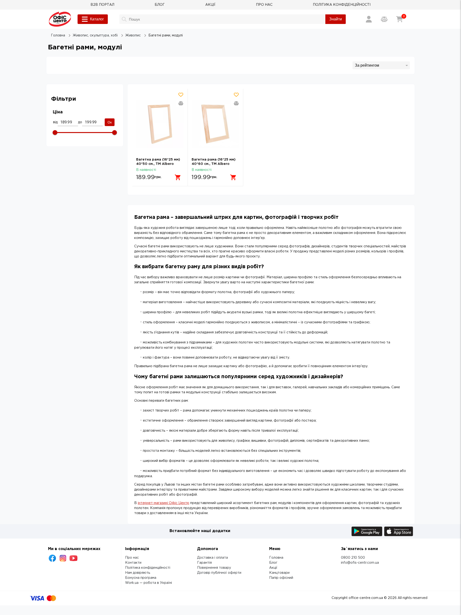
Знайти (335, 19)
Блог (273, 562)
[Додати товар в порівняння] (181, 103)
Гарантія (204, 562)
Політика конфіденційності (147, 567)
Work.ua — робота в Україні (148, 582)
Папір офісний (281, 577)
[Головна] (60, 19)
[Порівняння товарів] (384, 19)
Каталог (97, 19)
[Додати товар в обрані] (181, 95)
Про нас (132, 557)
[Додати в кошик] (178, 177)
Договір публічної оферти (219, 572)
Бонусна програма (140, 577)
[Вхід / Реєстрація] (369, 19)
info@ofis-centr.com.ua (360, 562)
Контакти (133, 562)
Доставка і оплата (212, 557)
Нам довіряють (137, 572)
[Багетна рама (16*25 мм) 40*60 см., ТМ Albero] (215, 124)
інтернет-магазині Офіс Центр (163, 503)
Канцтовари (279, 572)
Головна (276, 557)
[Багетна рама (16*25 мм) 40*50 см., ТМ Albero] (160, 124)
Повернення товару (214, 567)
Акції (273, 567)
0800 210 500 (353, 557)
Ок (110, 122)
